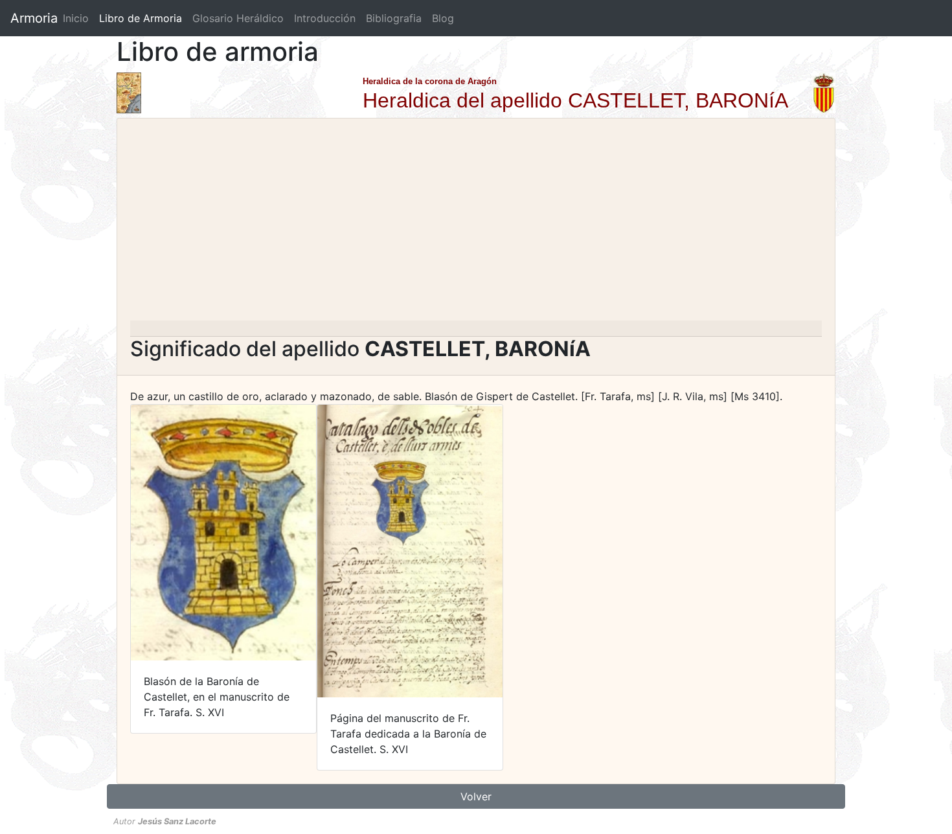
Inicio (76, 18)
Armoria (34, 18)
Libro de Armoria (143, 18)
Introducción (325, 18)
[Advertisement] (476, 223)
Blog (443, 18)
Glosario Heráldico (238, 18)
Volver (476, 796)
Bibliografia (394, 18)
